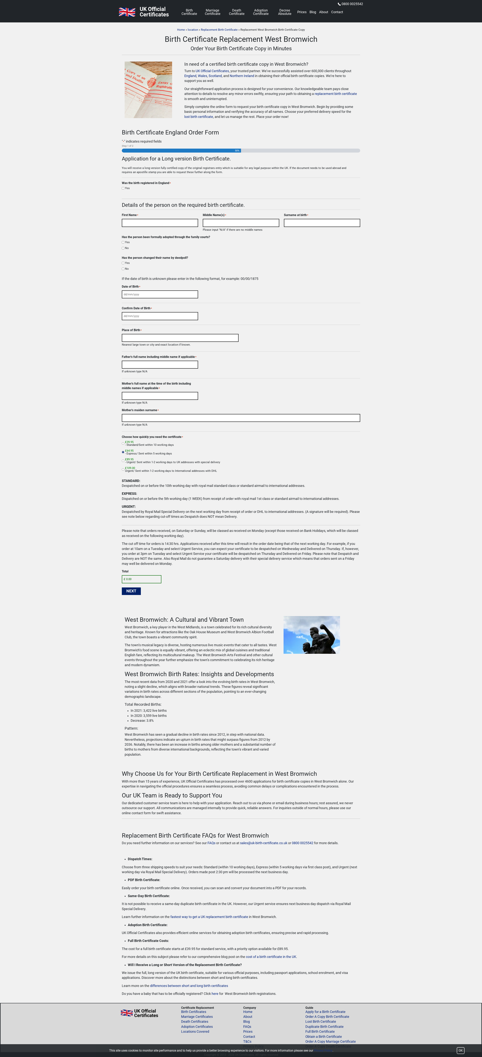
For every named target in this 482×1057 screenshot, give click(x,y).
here (215, 994)
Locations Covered (195, 1031)
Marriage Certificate (212, 12)
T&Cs (247, 1041)
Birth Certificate (189, 12)
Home (181, 29)
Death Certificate (237, 12)
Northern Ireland (242, 76)
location (193, 29)
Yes (127, 188)
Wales (202, 76)
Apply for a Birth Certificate (325, 1012)
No (127, 248)
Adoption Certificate (261, 12)
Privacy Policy (323, 1050)
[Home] (127, 12)
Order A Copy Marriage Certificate (330, 1041)
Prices (302, 12)
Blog (313, 12)
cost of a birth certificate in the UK (271, 957)
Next (131, 591)
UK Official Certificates (212, 71)
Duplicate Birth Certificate (324, 1027)
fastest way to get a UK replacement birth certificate (209, 917)
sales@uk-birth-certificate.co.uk (263, 843)
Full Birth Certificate (320, 1031)
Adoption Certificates (197, 1027)
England (190, 76)
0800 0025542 (352, 4)
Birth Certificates (193, 1012)
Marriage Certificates (197, 1017)
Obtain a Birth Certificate (323, 1037)
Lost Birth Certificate (320, 1021)
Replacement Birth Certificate (219, 29)
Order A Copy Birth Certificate (327, 1017)
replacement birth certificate (336, 94)
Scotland (215, 76)
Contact (337, 12)
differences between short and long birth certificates (189, 986)
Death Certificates (194, 1021)
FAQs (211, 843)
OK (461, 1050)
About (323, 12)
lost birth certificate (198, 117)
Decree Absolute (284, 12)
